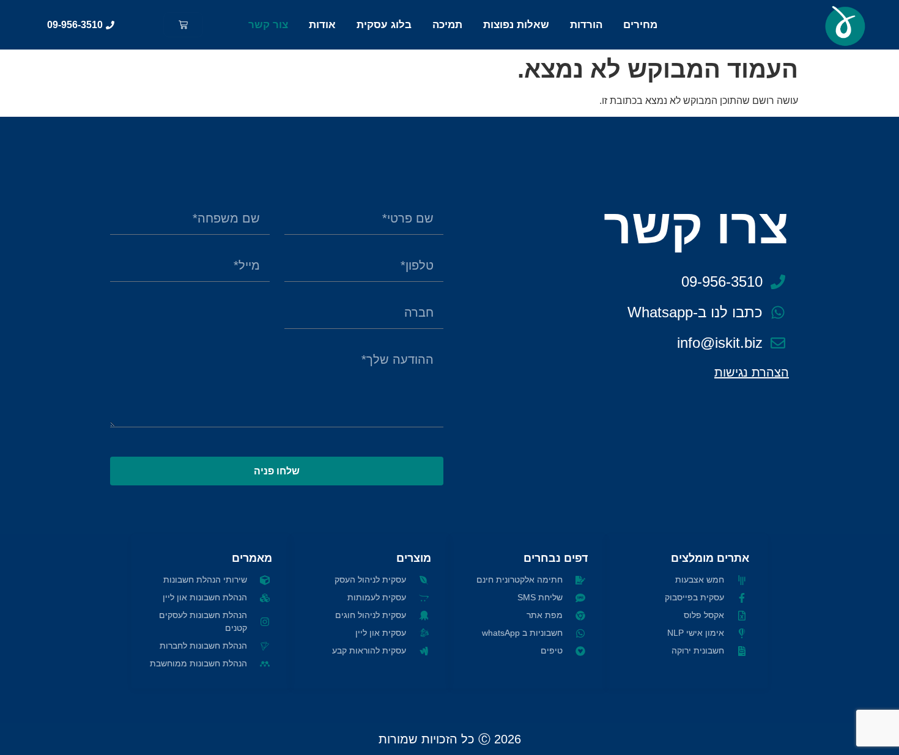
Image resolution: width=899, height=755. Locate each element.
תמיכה (447, 25)
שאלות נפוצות (516, 25)
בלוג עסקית (384, 25)
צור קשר (268, 25)
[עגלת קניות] (183, 24)
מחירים (640, 25)
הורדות (586, 25)
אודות (322, 25)
